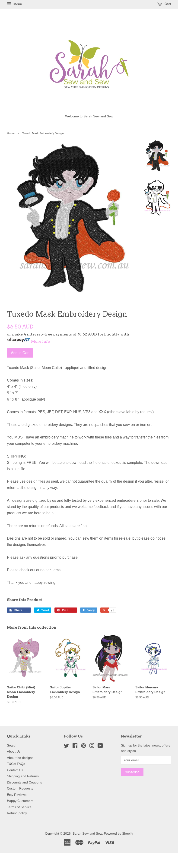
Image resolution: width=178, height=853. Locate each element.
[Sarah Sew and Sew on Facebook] (75, 746)
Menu (17, 4)
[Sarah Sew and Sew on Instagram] (91, 746)
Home (11, 133)
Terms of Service (19, 807)
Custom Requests (20, 788)
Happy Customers (20, 801)
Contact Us (15, 770)
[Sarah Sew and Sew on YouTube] (100, 746)
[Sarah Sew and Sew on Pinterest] (83, 746)
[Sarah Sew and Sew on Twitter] (66, 746)
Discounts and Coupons (24, 782)
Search (12, 745)
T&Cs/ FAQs (16, 764)
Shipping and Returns (23, 776)
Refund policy (17, 813)
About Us (13, 751)
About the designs (20, 758)
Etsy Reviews (16, 795)
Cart (167, 3)
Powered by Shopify (118, 833)
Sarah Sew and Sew (87, 833)
